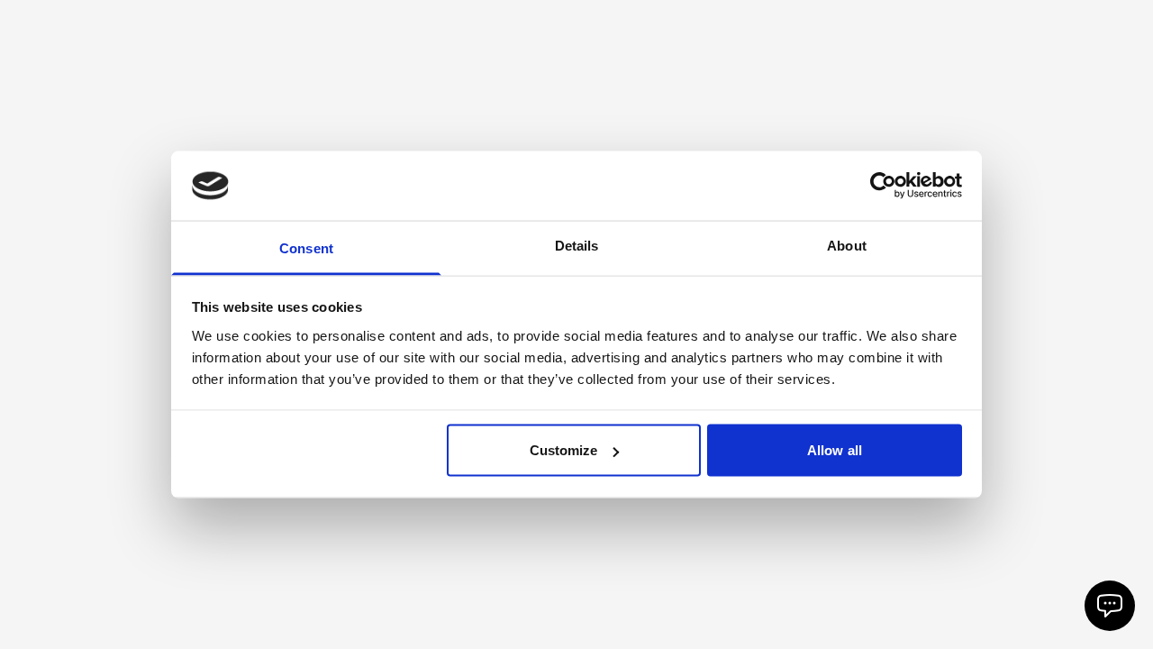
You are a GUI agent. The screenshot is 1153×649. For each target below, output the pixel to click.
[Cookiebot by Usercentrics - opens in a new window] (883, 185)
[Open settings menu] (1110, 605)
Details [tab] (577, 244)
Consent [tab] (306, 247)
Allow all (834, 450)
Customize (564, 450)
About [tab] (847, 244)
